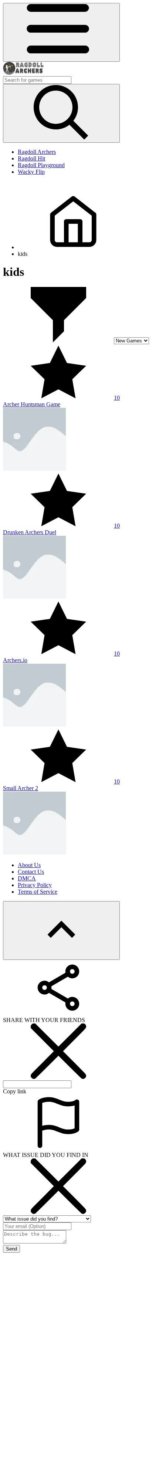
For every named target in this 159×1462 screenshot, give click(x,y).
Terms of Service (37, 892)
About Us (29, 865)
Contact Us (31, 872)
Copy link (14, 1091)
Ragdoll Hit (31, 158)
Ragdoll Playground (41, 165)
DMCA (27, 878)
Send (11, 1249)
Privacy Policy (35, 885)
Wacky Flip (31, 172)
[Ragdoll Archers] (23, 73)
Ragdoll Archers (37, 152)
